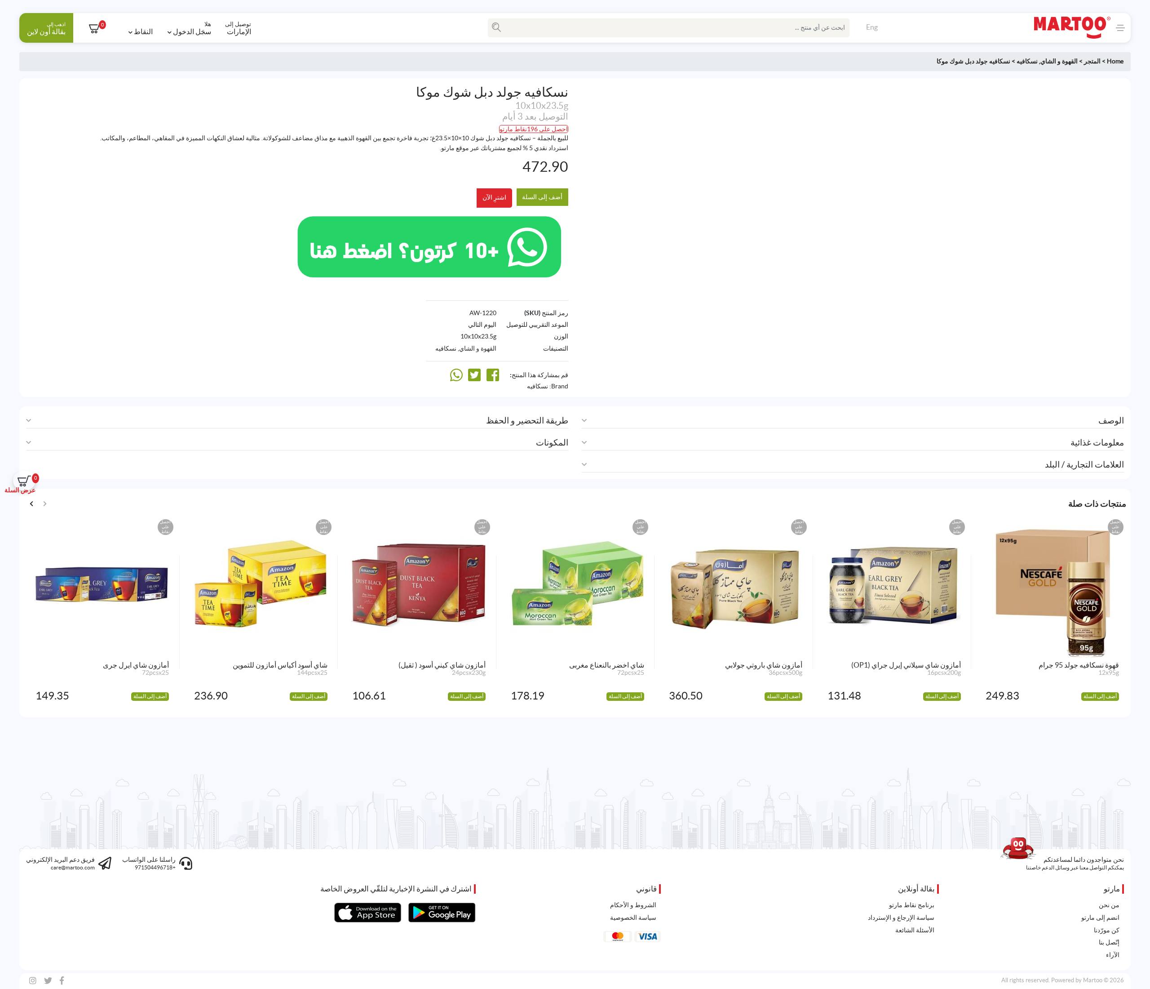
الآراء (1112, 954)
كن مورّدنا (1106, 930)
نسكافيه (1027, 61)
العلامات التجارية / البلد (1084, 464)
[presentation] (32, 503)
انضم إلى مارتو (1100, 917)
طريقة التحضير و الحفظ (527, 420)
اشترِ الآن (494, 197)
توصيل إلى (238, 28)
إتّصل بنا (1109, 942)
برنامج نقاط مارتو (911, 905)
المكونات (552, 442)
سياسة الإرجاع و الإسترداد (901, 917)
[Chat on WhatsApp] (429, 245)
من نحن (1109, 905)
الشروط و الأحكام (633, 905)
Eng (872, 27)
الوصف (1111, 420)
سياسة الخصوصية (633, 917)
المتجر (1092, 61)
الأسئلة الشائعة (914, 930)
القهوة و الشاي (1059, 61)
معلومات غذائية (1097, 442)
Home (1115, 61)
